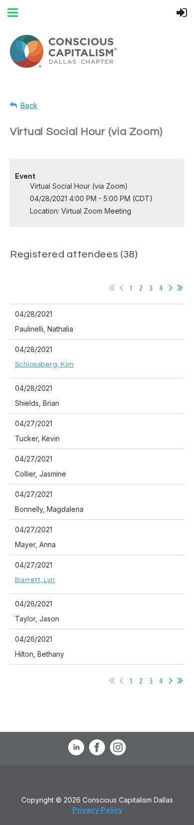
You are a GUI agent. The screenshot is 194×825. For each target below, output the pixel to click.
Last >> (180, 288)
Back (28, 105)
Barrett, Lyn (35, 580)
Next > (171, 288)
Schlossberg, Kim (44, 364)
